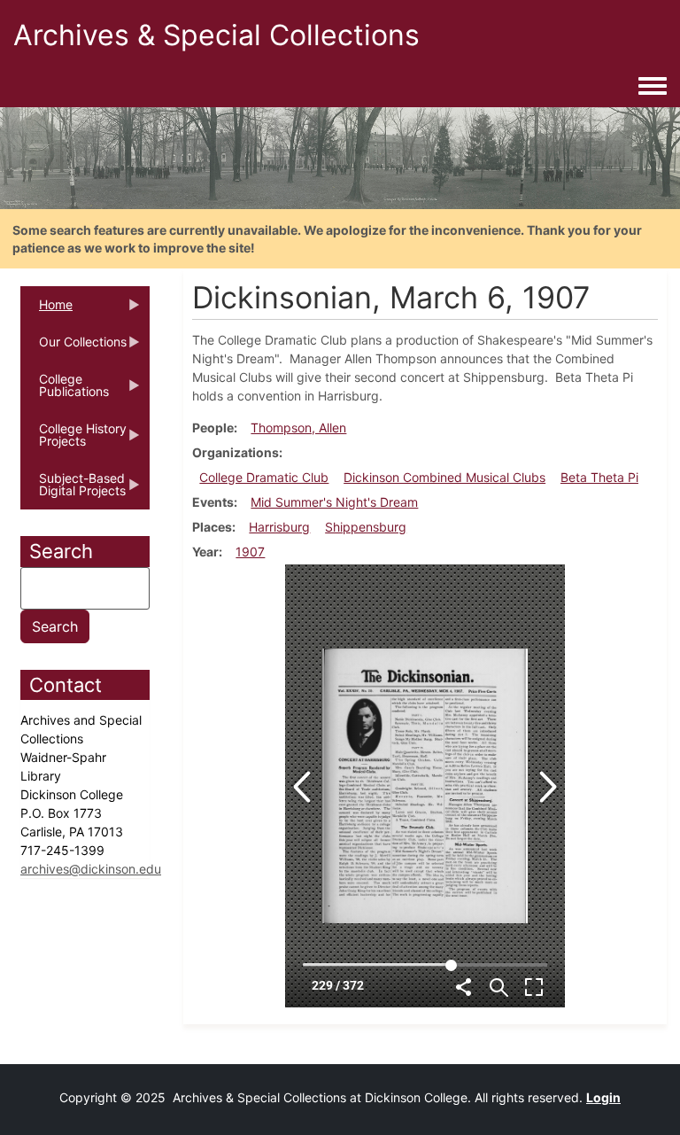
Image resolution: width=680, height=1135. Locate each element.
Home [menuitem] (46, 310)
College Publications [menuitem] (64, 390)
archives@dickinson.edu (90, 868)
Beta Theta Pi (599, 477)
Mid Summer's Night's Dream (334, 501)
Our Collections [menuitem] (73, 347)
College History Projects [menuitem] (73, 440)
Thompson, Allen (298, 427)
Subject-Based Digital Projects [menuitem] (73, 489)
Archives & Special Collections (216, 35)
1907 (250, 551)
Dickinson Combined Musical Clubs (444, 477)
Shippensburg (365, 526)
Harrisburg (279, 526)
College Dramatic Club (263, 477)
